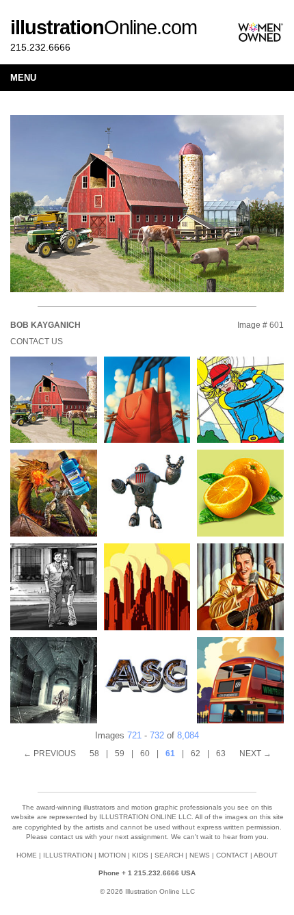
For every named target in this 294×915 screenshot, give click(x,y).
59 (119, 753)
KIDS (140, 855)
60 (145, 753)
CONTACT (232, 855)
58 (94, 753)
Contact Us (36, 341)
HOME (26, 855)
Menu (23, 78)
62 (195, 753)
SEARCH (169, 855)
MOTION (112, 855)
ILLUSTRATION (67, 855)
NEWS (199, 855)
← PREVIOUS (49, 753)
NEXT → (255, 753)
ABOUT (266, 855)
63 (221, 753)
